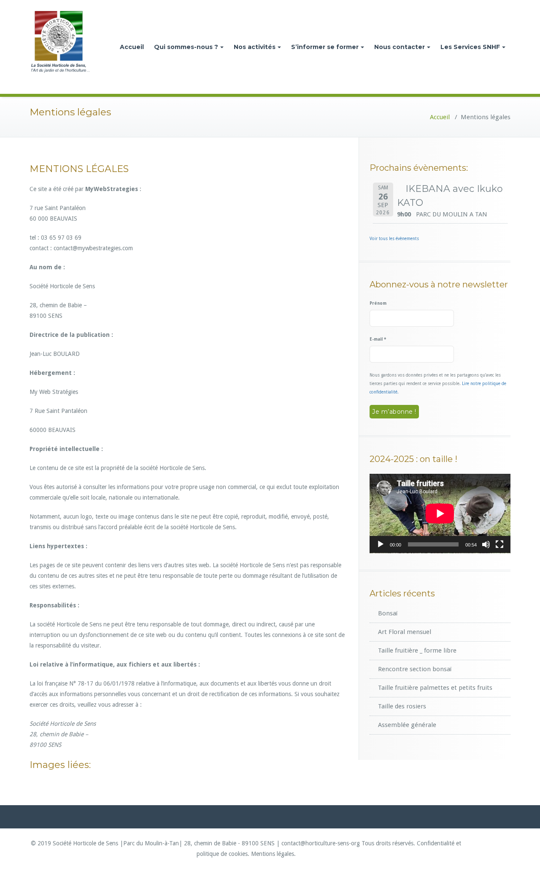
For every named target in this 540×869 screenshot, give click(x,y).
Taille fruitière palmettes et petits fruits (435, 687)
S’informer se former (325, 47)
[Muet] (486, 544)
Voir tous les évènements (394, 238)
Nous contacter (399, 47)
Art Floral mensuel (404, 632)
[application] (440, 513)
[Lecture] (380, 544)
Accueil (132, 47)
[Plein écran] (499, 544)
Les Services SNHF (470, 47)
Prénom (378, 303)
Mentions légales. (273, 853)
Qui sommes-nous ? (186, 47)
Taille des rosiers (402, 706)
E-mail (378, 339)
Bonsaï (387, 613)
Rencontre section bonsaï (414, 669)
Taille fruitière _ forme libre (417, 650)
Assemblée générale (407, 725)
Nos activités (254, 47)
